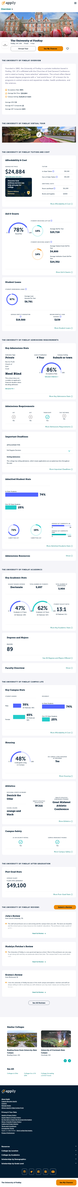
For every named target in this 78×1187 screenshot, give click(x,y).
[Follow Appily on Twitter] (31, 1172)
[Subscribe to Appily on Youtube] (53, 1172)
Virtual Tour (23, 49)
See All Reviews (39, 1003)
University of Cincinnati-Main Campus (53, 1051)
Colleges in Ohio (12, 1073)
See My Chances (50, 49)
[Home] (9, 3)
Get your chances (51, 377)
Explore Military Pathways (13, 192)
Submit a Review (65, 907)
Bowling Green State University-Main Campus (22, 1051)
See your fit (9, 388)
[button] (67, 48)
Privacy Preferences (8, 1133)
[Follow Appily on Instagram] (24, 1172)
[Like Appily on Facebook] (38, 1172)
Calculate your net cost (13, 176)
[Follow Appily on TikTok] (45, 1172)
